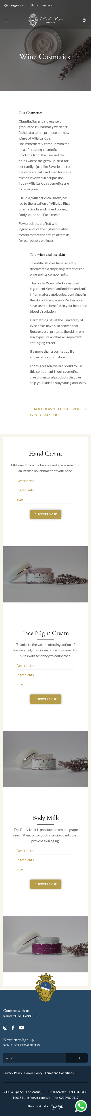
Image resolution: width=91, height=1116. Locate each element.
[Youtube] (21, 1028)
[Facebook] (13, 1028)
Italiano (33, 5)
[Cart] (84, 20)
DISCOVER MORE (45, 514)
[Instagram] (5, 1028)
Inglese (47, 5)
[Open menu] (6, 20)
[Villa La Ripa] (45, 20)
